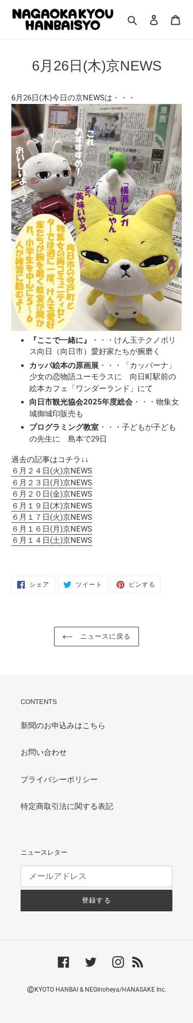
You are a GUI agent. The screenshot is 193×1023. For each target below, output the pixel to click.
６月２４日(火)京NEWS (51, 470)
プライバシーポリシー (59, 779)
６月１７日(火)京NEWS (51, 517)
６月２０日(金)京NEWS (51, 494)
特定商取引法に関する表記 (67, 806)
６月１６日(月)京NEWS (51, 529)
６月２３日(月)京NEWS (51, 482)
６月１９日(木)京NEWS (51, 505)
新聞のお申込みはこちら (63, 725)
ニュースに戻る (104, 636)
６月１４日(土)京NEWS (51, 540)
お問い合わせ (44, 752)
